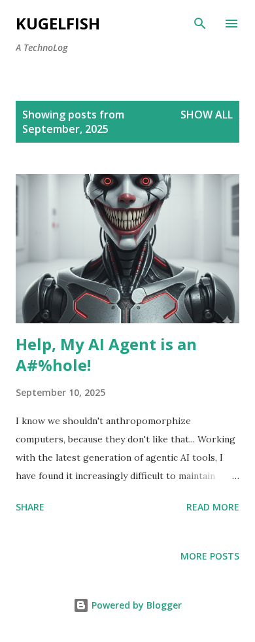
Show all (206, 114)
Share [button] (30, 507)
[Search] (200, 23)
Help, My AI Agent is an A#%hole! (106, 354)
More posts (209, 556)
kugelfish (58, 23)
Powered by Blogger (135, 605)
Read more (212, 507)
